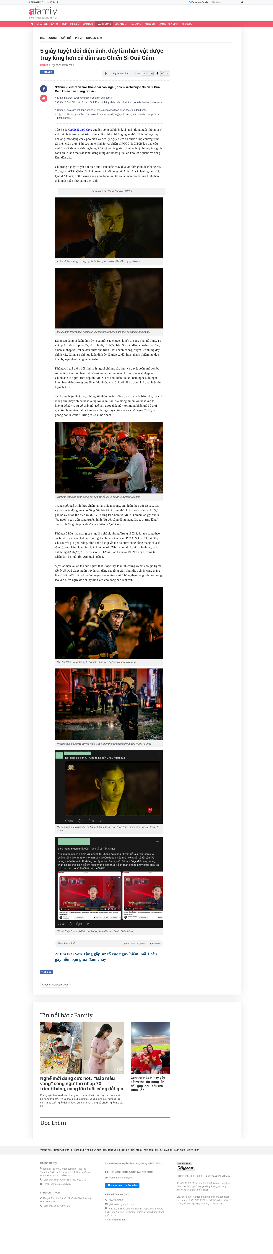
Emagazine (37, 2)
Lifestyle (42, 24)
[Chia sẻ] (43, 89)
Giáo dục (88, 24)
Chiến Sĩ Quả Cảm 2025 (55, 984)
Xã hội (54, 24)
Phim (78, 38)
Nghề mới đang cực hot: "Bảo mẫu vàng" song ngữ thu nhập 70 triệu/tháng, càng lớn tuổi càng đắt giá (81, 1083)
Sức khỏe (120, 24)
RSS (197, 1150)
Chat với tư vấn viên (124, 1185)
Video (190, 1150)
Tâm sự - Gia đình (168, 24)
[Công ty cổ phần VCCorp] (186, 1166)
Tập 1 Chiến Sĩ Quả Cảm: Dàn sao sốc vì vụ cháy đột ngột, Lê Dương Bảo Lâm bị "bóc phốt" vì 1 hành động (109, 116)
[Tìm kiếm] (242, 2)
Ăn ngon (150, 24)
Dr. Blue (53, 2)
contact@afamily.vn (61, 1184)
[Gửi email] (43, 98)
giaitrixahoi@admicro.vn (121, 1204)
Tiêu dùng (135, 24)
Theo (109, 943)
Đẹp (64, 24)
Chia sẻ (48, 72)
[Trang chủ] (32, 24)
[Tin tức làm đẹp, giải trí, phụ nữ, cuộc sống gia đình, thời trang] (43, 12)
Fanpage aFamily (199, 2)
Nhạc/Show (94, 38)
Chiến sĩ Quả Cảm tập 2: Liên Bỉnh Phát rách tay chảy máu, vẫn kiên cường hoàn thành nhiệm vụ (109, 102)
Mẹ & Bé (74, 24)
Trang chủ (46, 1150)
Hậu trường (104, 24)
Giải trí (66, 38)
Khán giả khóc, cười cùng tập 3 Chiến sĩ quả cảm (84, 97)
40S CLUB (187, 24)
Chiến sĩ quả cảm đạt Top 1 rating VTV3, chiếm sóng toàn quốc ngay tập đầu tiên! (101, 110)
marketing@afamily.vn (120, 1177)
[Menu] (197, 24)
